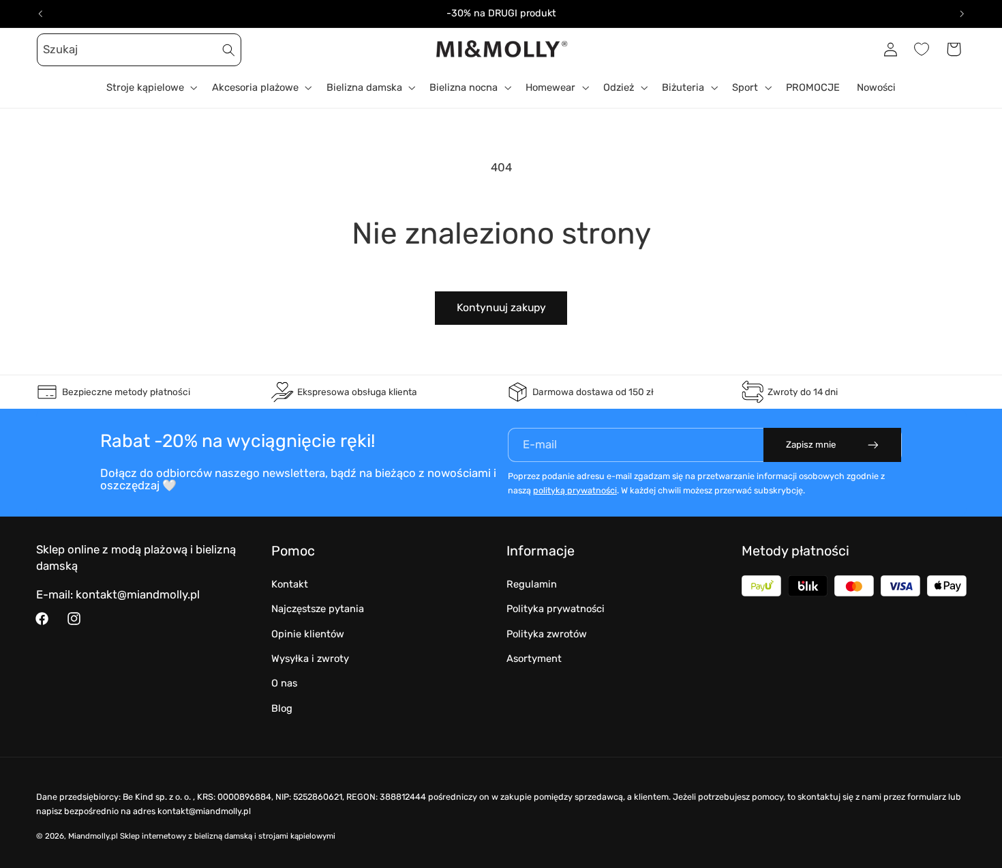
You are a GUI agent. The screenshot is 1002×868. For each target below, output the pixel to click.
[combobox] (139, 49)
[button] (51, 49)
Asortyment (534, 658)
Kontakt (289, 584)
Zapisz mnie (811, 444)
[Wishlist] (921, 49)
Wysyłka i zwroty (310, 658)
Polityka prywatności (555, 609)
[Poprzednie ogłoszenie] (40, 13)
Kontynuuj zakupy (501, 307)
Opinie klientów (307, 634)
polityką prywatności (575, 490)
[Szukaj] (229, 50)
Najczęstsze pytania (317, 609)
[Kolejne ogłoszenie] (962, 13)
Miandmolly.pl (93, 836)
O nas (284, 683)
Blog (281, 708)
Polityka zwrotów (546, 634)
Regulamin (531, 584)
